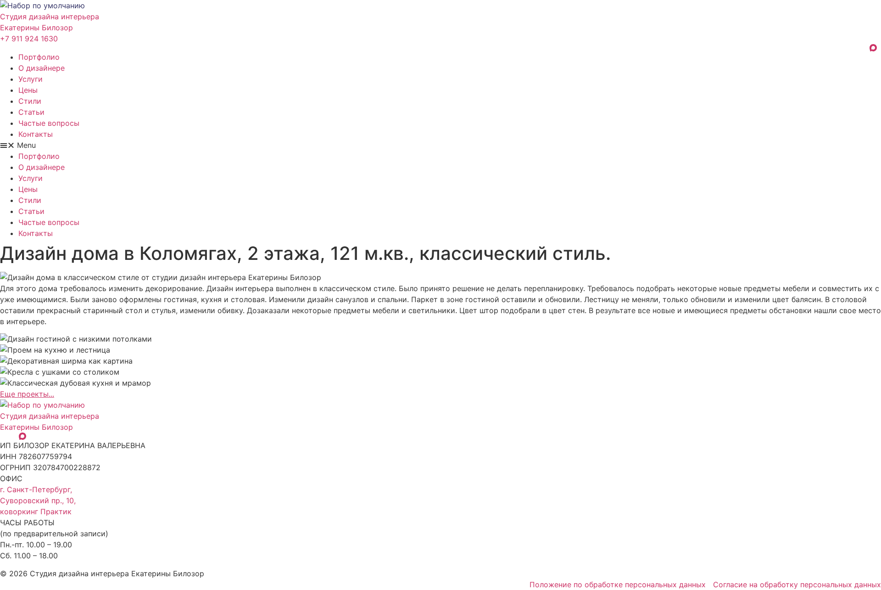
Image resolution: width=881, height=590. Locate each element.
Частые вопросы (48, 123)
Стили (29, 101)
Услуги (30, 79)
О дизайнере (41, 68)
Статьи (31, 112)
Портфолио (39, 57)
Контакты (35, 134)
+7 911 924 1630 (29, 38)
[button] (440, 145)
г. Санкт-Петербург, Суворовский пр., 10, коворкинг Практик (38, 500)
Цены (28, 90)
